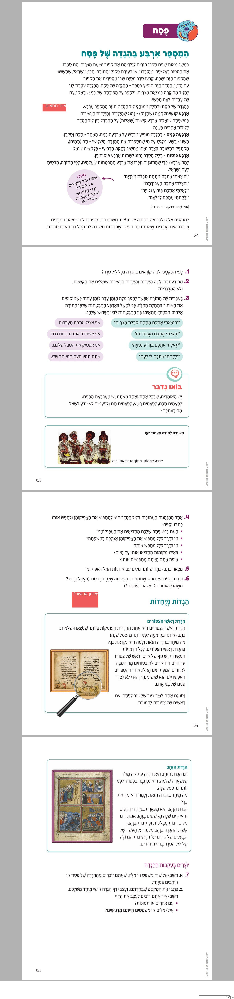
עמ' (232, 997)
